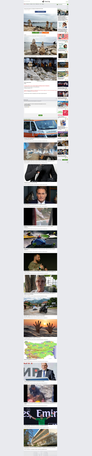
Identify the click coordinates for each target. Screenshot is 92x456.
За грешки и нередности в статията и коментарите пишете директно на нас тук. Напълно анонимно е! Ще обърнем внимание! (35, 105)
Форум (65, 159)
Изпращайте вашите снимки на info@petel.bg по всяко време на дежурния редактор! (35, 93)
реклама (67, 6)
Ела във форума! (60, 4)
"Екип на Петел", (29, 82)
